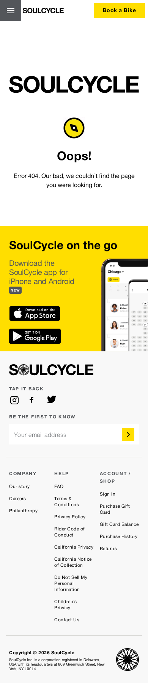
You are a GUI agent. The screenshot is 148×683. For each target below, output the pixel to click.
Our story (19, 486)
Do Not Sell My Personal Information (70, 583)
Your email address (40, 434)
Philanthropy (23, 510)
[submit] (128, 434)
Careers (17, 498)
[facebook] (33, 400)
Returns (108, 548)
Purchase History (119, 536)
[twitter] (51, 400)
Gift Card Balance (119, 524)
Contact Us (66, 619)
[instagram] (14, 400)
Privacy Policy (69, 516)
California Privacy (73, 547)
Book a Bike (119, 10)
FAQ (59, 486)
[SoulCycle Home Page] (43, 10)
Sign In (108, 494)
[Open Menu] (10, 10)
